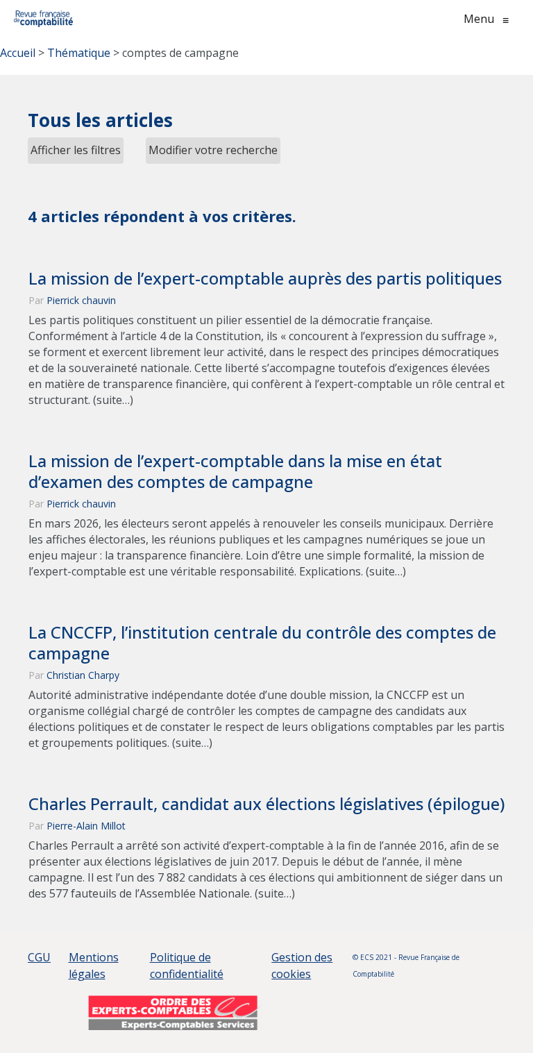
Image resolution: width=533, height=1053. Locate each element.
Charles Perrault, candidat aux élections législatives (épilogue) (266, 803)
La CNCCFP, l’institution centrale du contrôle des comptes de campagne (262, 643)
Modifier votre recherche (213, 150)
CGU (39, 957)
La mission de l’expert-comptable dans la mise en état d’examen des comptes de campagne (235, 471)
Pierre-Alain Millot (86, 825)
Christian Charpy (82, 675)
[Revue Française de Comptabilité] (43, 19)
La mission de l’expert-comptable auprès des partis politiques (265, 278)
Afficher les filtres (76, 150)
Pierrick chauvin (81, 300)
